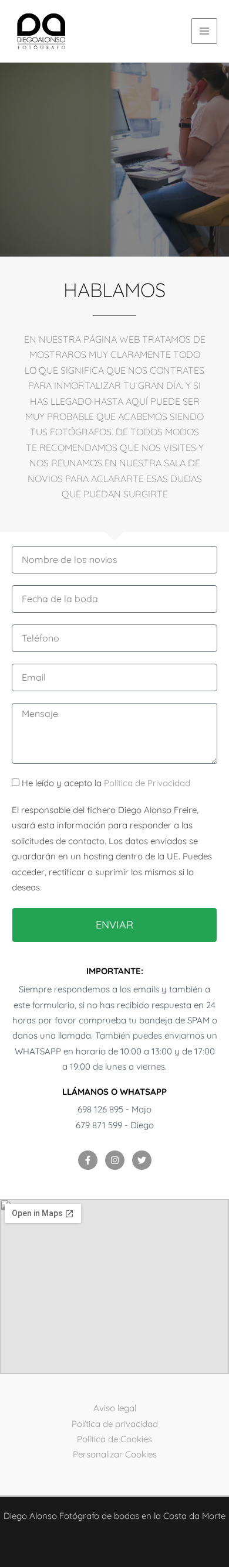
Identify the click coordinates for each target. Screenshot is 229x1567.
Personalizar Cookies (115, 1454)
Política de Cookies (114, 1439)
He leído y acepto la (106, 782)
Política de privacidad (115, 1423)
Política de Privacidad (147, 782)
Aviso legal (114, 1408)
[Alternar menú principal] (204, 31)
